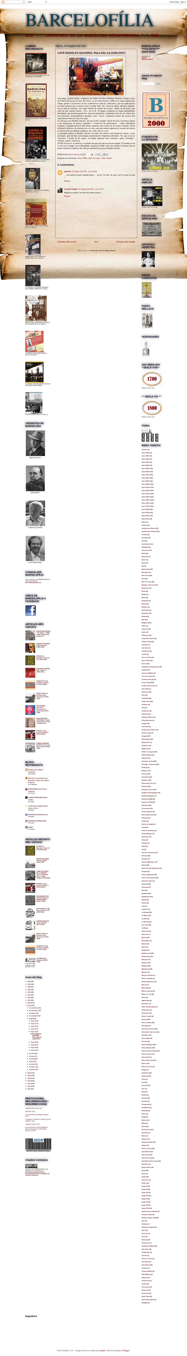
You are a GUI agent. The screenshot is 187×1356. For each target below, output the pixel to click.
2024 (29, 987)
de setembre (33, 1016)
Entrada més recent (66, 242)
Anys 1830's (146, 462)
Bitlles (144, 597)
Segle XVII (145, 1205)
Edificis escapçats (148, 752)
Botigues (145, 622)
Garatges (145, 859)
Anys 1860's (146, 471)
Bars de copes (94, 158)
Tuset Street (146, 1265)
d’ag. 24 (34, 1026)
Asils (143, 541)
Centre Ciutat (146, 682)
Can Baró (145, 644)
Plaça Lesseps (147, 1054)
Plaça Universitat (147, 1060)
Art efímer (145, 537)
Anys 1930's (146, 493)
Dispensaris (146, 742)
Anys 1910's (146, 487)
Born (143, 619)
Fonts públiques (147, 833)
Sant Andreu (146, 1151)
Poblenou (145, 1076)
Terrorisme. (145, 1243)
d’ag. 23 (34, 1029)
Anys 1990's (82, 158)
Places (144, 1063)
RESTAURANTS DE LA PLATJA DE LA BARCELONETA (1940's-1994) (42, 898)
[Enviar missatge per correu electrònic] (92, 154)
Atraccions (145, 550)
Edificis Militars (147, 755)
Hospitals (145, 893)
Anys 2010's (146, 519)
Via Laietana (146, 1287)
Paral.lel (144, 1019)
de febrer (32, 1067)
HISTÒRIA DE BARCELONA (37, 821)
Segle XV (145, 1199)
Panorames (145, 1013)
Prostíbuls (145, 1107)
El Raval (144, 767)
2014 (29, 1078)
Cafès (103, 158)
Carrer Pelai (146, 660)
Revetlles (145, 1132)
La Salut (144, 918)
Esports (144, 786)
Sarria (144, 1173)
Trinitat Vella (146, 1252)
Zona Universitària (148, 1299)
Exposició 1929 (147, 802)
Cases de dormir (147, 676)
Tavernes (145, 1233)
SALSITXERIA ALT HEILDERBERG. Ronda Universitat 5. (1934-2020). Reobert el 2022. (36, 1129)
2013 (29, 1081)
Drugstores (145, 745)
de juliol (32, 1053)
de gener (32, 1069)
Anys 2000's (146, 515)
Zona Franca (146, 1296)
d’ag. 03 (34, 1050)
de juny (31, 1056)
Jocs (143, 906)
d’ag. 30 (34, 1021)
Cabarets (145, 629)
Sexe (143, 1221)
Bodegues (145, 600)
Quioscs (144, 1120)
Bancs (144, 559)
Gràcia (144, 865)
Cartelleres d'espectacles (150, 667)
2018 (29, 1003)
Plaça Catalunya (147, 1044)
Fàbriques (145, 805)
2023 (29, 989)
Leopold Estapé (70, 189)
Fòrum (144, 840)
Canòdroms (145, 651)
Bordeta (144, 616)
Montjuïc (144, 966)
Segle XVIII (145, 1208)
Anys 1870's (146, 474)
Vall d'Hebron (146, 1274)
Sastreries (145, 1180)
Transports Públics (148, 1246)
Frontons (145, 843)
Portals (144, 1095)
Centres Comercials (148, 685)
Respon (67, 181)
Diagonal (145, 736)
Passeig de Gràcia (148, 1029)
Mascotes (145, 934)
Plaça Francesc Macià (149, 1051)
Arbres (144, 522)
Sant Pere (145, 1164)
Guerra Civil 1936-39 (149, 877)
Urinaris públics (147, 1271)
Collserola (145, 714)
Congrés (144, 723)
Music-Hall (145, 988)
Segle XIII (145, 1189)
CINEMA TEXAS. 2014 (32, 1124)
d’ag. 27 (34, 1023)
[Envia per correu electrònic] (96, 154)
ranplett (102, 1351)
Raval (109, 158)
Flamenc (144, 818)
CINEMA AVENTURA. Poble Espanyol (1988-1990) (43, 645)
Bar (143, 566)
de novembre (33, 1010)
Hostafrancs (146, 896)
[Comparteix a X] (101, 154)
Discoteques (146, 739)
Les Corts (145, 925)
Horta (143, 890)
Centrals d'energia (148, 679)
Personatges (146, 1038)
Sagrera (144, 1145)
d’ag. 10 (34, 1031)
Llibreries (145, 931)
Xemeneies (145, 1293)
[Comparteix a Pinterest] (107, 154)
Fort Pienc (145, 837)
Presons (144, 1101)
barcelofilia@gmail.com (33, 582)
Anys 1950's (146, 500)
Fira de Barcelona (148, 814)
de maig (32, 1059)
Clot (143, 707)
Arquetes (145, 525)
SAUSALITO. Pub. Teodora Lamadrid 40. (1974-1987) (42, 682)
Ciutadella (145, 698)
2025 (29, 984)
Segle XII (145, 1186)
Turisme (144, 1255)
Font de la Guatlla (147, 824)
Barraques (145, 572)
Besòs (144, 591)
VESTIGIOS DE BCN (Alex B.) (38, 814)
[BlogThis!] (99, 154)
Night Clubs (145, 1000)
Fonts (143, 827)
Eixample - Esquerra (148, 764)
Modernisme (146, 956)
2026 (29, 981)
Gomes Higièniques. (148, 862)
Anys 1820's (146, 459)
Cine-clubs (145, 689)
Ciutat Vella (145, 701)
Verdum (144, 1284)
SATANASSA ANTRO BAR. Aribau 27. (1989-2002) (43, 670)
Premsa (144, 1098)
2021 (29, 995)
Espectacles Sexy (148, 783)
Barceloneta (146, 569)
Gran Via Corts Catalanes (150, 868)
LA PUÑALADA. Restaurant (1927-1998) (42, 960)
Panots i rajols (146, 1016)
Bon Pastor (145, 610)
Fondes (144, 821)
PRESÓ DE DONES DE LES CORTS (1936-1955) (42, 860)
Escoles (144, 774)
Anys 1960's (146, 503)
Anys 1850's (146, 468)
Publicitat (145, 1110)
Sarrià (144, 1177)
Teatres (144, 1239)
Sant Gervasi (146, 1158)
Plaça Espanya (147, 1047)
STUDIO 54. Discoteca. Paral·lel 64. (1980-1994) (43, 657)
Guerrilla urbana (147, 881)
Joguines (145, 909)
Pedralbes (145, 1035)
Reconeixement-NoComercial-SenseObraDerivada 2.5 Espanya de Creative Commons (37, 1173)
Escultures (145, 777)
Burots (144, 626)
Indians (144, 903)
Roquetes (145, 1139)
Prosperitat (145, 1104)
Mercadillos (145, 940)
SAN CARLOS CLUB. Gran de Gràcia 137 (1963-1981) (43, 910)
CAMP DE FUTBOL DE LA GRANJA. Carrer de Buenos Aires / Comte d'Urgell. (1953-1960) (43, 875)
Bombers (145, 607)
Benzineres (145, 588)
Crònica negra (146, 733)
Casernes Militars (147, 673)
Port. (143, 1088)
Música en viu (146, 994)
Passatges (145, 1025)
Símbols (144, 1224)
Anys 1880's (146, 478)
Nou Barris (145, 1003)
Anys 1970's (146, 506)
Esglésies (145, 780)
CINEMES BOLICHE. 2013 (33, 1108)
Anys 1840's (146, 465)
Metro (143, 947)
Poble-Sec (145, 1073)
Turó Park (145, 1262)
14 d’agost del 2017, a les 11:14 (90, 189)
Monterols (145, 962)
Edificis (144, 748)
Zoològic (144, 1302)
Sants (144, 1170)
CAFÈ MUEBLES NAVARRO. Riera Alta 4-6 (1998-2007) (35, 1036)
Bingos (144, 594)
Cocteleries (145, 711)
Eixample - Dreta (147, 761)
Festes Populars (147, 811)
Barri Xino (145, 575)
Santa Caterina (147, 1167)
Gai (143, 849)
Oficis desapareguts (148, 1007)
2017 (29, 1005)
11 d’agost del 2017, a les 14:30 (84, 171)
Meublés (144, 950)
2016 (29, 1073)
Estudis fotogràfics (148, 796)
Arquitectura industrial (149, 531)
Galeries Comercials (149, 852)
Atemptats (145, 547)
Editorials (145, 758)
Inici (96, 242)
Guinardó (145, 884)
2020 (29, 997)
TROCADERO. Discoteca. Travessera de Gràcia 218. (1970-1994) (42, 709)
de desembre (33, 1008)
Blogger (126, 1351)
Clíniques (145, 704)
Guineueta (145, 887)
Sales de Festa (147, 1148)
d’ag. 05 (34, 1047)
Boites (144, 604)
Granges (144, 871)
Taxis (143, 1236)
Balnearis (145, 556)
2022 (29, 992)
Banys (144, 563)
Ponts (144, 1079)
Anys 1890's (146, 481)
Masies (144, 937)
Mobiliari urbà (146, 953)
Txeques (144, 1268)
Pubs (143, 1114)
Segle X (144, 1183)
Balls (143, 553)
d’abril (31, 1061)
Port (143, 1082)
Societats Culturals (148, 1227)
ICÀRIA (30, 827)
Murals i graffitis (147, 978)
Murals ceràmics (147, 975)
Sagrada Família (147, 1142)
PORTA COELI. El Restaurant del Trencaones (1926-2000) (42, 696)
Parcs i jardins (147, 1022)
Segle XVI (145, 1202)
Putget (144, 1117)
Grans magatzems (148, 874)
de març (32, 1064)
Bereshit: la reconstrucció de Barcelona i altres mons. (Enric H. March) (38, 780)
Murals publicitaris (148, 981)
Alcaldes (145, 449)
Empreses (145, 770)
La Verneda (145, 922)
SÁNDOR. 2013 (30, 1111)
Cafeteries (145, 635)
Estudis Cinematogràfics (150, 792)
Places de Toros (147, 1066)
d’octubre (32, 1013)
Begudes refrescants (149, 585)
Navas (144, 997)
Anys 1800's (146, 452)
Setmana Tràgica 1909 (149, 1217)
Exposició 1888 (147, 799)
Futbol (144, 846)
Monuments (145, 969)
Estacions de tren (147, 789)
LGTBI (144, 928)
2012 (29, 1083)
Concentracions (147, 720)
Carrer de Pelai (147, 657)
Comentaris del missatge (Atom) (102, 251)
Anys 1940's (146, 497)
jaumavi (67, 171)
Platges (144, 1069)
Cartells (144, 670)
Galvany (144, 855)
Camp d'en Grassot (148, 638)
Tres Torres (145, 1249)
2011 (29, 1086)
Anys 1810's (146, 456)
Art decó (144, 534)
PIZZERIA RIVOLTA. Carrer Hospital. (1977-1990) (42, 922)
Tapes (144, 1230)
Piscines (145, 1041)
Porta (143, 1092)
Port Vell (144, 1085)
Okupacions (146, 1010)
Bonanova (145, 613)
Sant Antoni (145, 1154)
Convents (145, 726)
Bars (143, 578)
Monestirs (145, 959)
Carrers (144, 663)
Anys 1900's (146, 484)
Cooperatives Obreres (149, 729)
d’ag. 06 (34, 1045)
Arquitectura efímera (148, 528)
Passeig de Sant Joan (149, 1032)
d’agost (31, 1018)
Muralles (144, 972)
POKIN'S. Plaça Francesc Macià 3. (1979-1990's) (42, 732)
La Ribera (145, 915)
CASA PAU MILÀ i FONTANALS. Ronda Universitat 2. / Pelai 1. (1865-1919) (43, 721)
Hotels (144, 899)
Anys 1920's (146, 490)
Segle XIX (145, 1195)
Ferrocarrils (146, 808)
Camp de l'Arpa (147, 641)
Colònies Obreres (147, 717)
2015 (29, 1075)
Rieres (144, 1136)
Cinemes (145, 692)
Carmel (144, 654)
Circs (143, 695)
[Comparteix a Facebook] (104, 154)
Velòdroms (145, 1280)
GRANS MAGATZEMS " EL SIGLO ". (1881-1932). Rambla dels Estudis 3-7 (43, 633)
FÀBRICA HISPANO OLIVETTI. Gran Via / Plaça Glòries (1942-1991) (43, 746)
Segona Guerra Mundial (149, 1211)
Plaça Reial (145, 1057)
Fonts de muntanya (148, 830)
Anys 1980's (146, 509)
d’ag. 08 (34, 1042)
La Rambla (145, 912)
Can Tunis (145, 648)
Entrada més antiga (125, 242)
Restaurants (146, 1129)
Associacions (146, 544)
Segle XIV (145, 1192)
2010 (29, 1089)
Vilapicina (145, 1290)
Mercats (144, 944)
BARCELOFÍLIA (89, 19)
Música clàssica (147, 991)
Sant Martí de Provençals (150, 1161)
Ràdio (144, 1123)
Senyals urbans (147, 1214)
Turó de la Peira (147, 1258)
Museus (144, 984)
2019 (29, 1000)
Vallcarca (145, 1277)
